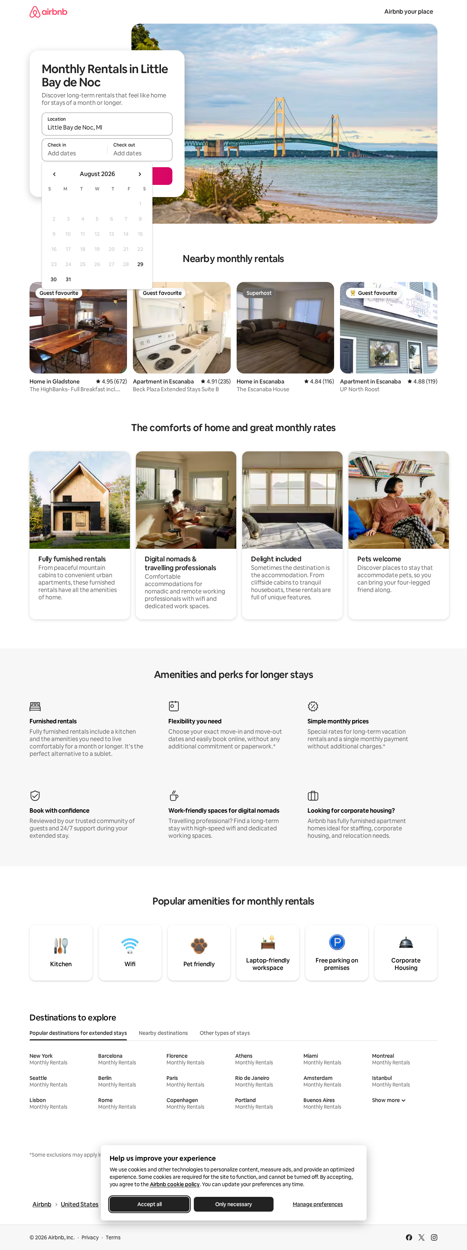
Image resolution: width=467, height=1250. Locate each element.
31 (68, 279)
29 (140, 264)
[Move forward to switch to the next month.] (139, 174)
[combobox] (107, 127)
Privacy (90, 1237)
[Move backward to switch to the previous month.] (54, 174)
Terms (113, 1237)
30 (54, 279)
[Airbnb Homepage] (48, 11)
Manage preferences (318, 1204)
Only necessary (233, 1204)
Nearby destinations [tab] (163, 1033)
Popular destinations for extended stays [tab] (78, 1033)
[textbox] (74, 153)
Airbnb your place (408, 12)
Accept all (149, 1204)
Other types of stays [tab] (225, 1033)
